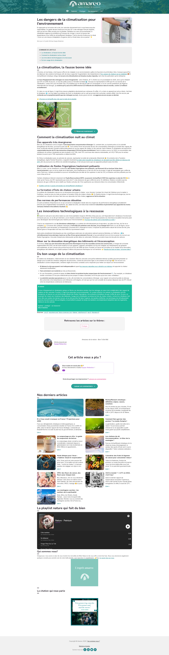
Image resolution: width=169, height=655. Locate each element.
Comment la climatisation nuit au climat (53, 55)
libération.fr (95, 312)
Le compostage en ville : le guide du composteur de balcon (69, 437)
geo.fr (89, 312)
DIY (101, 11)
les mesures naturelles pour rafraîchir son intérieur (96, 266)
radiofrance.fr (82, 312)
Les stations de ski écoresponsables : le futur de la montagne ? (117, 438)
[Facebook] (84, 649)
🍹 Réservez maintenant (83, 131)
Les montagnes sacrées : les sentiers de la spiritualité (68, 491)
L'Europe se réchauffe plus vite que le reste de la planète (57, 99)
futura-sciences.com (65, 312)
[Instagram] (88, 649)
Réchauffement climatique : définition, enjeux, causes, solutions (115, 402)
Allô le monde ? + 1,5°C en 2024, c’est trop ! (117, 474)
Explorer (74, 11)
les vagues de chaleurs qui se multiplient (114, 74)
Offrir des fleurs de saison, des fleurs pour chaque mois (69, 474)
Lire (38, 432)
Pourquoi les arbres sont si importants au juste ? (99, 219)
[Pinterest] (95, 649)
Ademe (75, 312)
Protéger (82, 11)
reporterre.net (53, 312)
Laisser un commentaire (83, 386)
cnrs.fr (46, 312)
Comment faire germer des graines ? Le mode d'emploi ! (116, 420)
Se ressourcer (93, 11)
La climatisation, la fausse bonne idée (53, 52)
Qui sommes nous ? (93, 641)
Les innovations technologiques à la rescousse (56, 58)
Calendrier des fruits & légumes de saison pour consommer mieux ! (118, 457)
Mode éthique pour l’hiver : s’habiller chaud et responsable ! (69, 457)
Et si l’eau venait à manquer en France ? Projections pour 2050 (58, 420)
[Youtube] (91, 649)
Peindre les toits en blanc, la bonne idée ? (117, 249)
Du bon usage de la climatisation (51, 60)
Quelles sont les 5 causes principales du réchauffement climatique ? (61, 186)
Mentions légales (84, 646)
